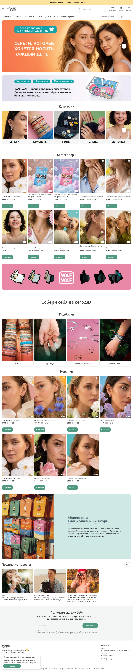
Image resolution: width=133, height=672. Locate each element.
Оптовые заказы (98, 669)
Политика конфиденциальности (78, 669)
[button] (112, 9)
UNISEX (17, 364)
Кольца (39, 17)
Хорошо (12, 666)
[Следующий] (124, 130)
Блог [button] (128, 564)
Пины (25, 17)
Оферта (62, 669)
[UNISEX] (18, 340)
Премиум (50, 364)
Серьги (31, 17)
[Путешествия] (115, 340)
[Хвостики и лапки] (83, 340)
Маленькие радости (68, 17)
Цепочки (47, 17)
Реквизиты (53, 669)
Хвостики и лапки (83, 364)
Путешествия (115, 364)
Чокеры (55, 17)
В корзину (7, 206)
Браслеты (17, 17)
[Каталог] (3, 9)
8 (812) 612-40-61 (107, 655)
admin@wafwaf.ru (107, 660)
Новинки (66, 371)
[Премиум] (50, 340)
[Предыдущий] (9, 46)
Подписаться (90, 626)
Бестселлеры (66, 154)
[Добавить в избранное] (24, 161)
